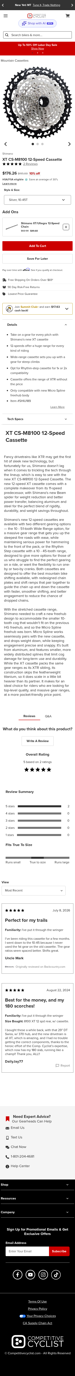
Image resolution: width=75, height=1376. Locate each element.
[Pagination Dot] (32, 53)
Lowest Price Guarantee (23, 294)
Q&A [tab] (48, 716)
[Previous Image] (5, 144)
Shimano (7, 154)
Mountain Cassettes (14, 60)
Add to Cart (37, 246)
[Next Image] (69, 144)
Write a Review (38, 741)
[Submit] (6, 35)
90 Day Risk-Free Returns (24, 287)
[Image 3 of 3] (42, 144)
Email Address (16, 1243)
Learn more (9, 183)
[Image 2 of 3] (37, 144)
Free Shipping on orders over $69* (30, 280)
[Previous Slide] (3, 5)
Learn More (57, 407)
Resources (8, 1198)
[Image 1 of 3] (32, 144)
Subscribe (59, 1251)
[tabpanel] (37, 907)
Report (65, 1066)
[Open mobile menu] (5, 15)
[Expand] (67, 309)
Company (8, 1212)
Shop (4, 1184)
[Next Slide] (72, 5)
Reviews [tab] (29, 716)
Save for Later (37, 258)
